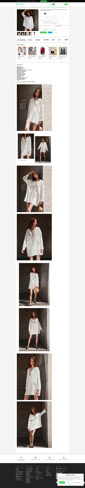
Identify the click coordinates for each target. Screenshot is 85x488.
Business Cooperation (39, 477)
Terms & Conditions (49, 475)
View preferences (76, 482)
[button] (60, 17)
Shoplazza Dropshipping (28, 479)
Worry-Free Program (19, 472)
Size (40, 16)
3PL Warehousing (19, 479)
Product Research (39, 472)
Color (41, 13)
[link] (17, 7)
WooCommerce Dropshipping (28, 475)
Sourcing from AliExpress (28, 473)
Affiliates (37, 476)
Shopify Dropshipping (29, 468)
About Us (47, 468)
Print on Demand (18, 478)
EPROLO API (28, 482)
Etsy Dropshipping (29, 471)
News (47, 471)
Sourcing (17, 468)
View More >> (66, 44)
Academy (37, 468)
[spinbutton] (61, 17)
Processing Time (41, 26)
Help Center (38, 471)
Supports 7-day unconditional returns (49, 23)
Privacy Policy (70, 484)
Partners (37, 479)
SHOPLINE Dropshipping (28, 481)
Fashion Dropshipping (19, 471)
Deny (68, 482)
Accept (62, 482)
